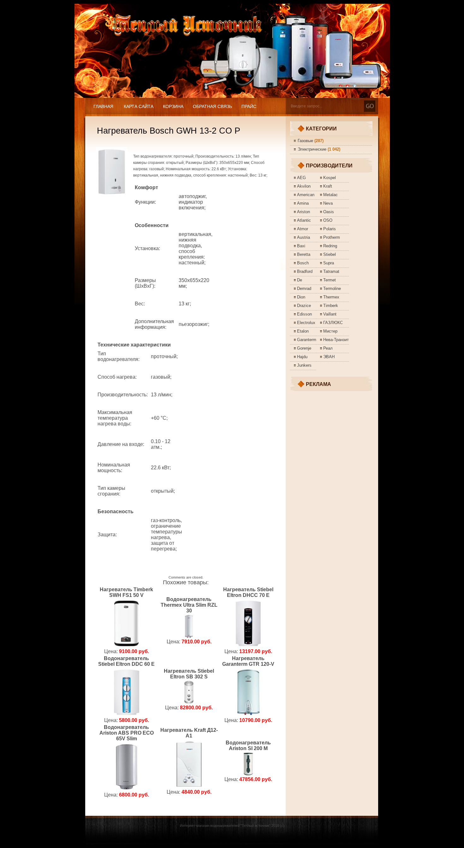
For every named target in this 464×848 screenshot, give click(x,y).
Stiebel (329, 254)
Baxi (301, 246)
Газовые (305, 140)
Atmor (302, 228)
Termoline (332, 288)
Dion (301, 297)
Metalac (330, 194)
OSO (327, 220)
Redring (330, 246)
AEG (301, 177)
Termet (329, 280)
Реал (328, 348)
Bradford (304, 271)
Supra (328, 263)
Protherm (331, 237)
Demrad (304, 288)
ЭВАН (329, 356)
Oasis (328, 211)
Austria (303, 237)
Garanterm (306, 339)
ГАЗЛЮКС (333, 322)
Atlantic (304, 220)
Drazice (304, 305)
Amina (303, 203)
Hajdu (302, 356)
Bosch (303, 263)
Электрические (312, 149)
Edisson (304, 314)
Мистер (330, 331)
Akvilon (304, 186)
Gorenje (304, 348)
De (299, 280)
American (305, 194)
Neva (328, 203)
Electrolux (306, 322)
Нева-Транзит (336, 339)
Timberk (330, 305)
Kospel (329, 177)
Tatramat (331, 271)
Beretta (303, 254)
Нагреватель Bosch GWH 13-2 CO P (168, 130)
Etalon (303, 331)
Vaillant (329, 314)
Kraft (327, 186)
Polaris (329, 228)
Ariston (303, 211)
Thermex (331, 297)
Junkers (304, 365)
